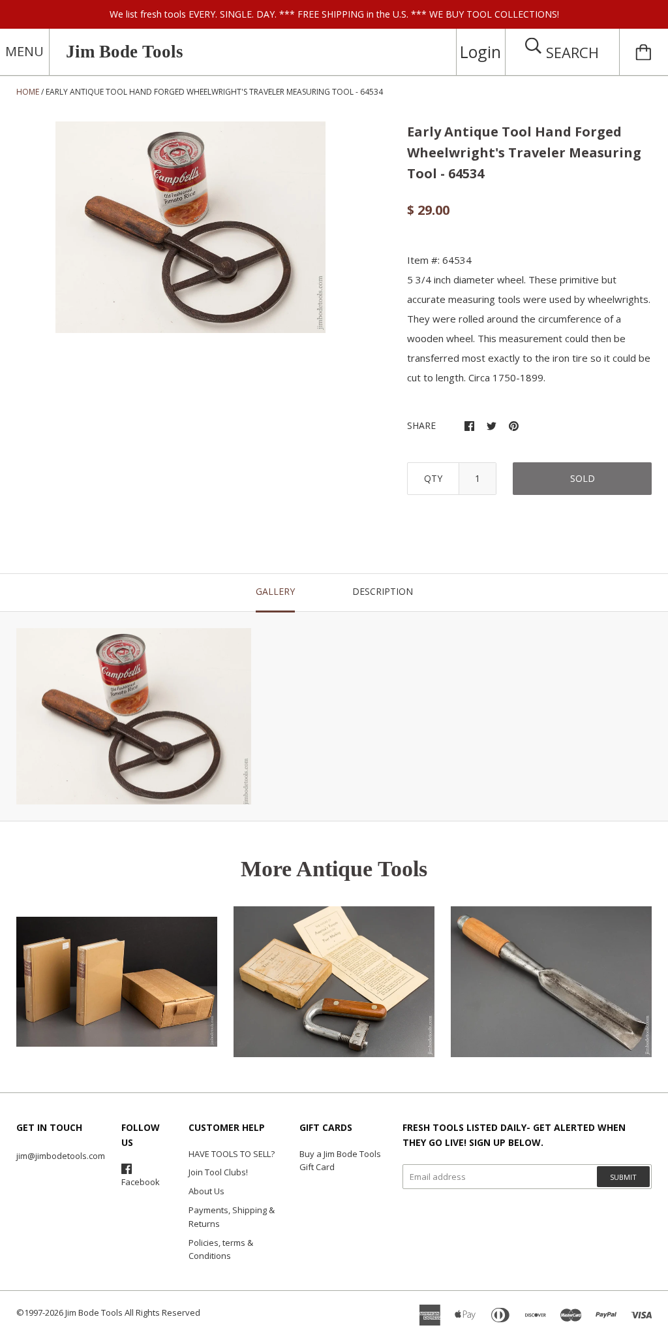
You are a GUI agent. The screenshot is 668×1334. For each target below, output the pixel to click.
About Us (206, 1191)
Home (27, 91)
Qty (433, 478)
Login (480, 51)
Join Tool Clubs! (218, 1172)
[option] (190, 226)
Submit (623, 1177)
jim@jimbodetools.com (60, 1156)
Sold (582, 478)
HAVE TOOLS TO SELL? (232, 1154)
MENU (24, 51)
